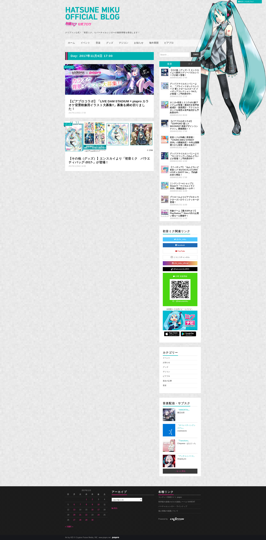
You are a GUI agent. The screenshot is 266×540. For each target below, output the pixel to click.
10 (98, 505)
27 (74, 520)
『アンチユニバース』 (186, 456)
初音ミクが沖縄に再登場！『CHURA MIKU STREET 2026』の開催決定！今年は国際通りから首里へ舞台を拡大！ (184, 141)
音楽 (98, 43)
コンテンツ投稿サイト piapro (170, 497)
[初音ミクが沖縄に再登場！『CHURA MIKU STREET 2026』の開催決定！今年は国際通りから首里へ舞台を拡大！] (164, 139)
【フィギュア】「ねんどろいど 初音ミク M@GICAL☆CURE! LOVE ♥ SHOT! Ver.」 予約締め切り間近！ (184, 171)
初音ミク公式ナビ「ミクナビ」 (180, 309)
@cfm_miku (181, 239)
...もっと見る (180, 471)
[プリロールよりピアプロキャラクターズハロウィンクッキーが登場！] (164, 199)
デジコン (123, 43)
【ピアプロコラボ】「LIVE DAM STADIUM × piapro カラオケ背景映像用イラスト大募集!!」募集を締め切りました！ (109, 105)
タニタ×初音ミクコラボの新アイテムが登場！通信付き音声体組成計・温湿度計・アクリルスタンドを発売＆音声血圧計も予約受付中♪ (184, 107)
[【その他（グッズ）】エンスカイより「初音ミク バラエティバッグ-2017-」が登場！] (109, 136)
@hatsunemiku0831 (181, 269)
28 (80, 520)
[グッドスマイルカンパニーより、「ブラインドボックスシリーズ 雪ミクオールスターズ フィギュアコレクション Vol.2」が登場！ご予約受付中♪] (164, 85)
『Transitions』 (183, 441)
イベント (85, 43)
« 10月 (67, 527)
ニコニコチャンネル (181, 257)
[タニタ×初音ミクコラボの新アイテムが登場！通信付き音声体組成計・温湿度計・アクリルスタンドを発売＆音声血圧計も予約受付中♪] (164, 104)
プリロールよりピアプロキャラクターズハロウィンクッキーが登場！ (184, 199)
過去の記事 (167, 381)
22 (86, 515)
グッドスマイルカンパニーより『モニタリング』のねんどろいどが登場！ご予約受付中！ (184, 156)
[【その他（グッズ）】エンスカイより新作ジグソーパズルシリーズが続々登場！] (164, 72)
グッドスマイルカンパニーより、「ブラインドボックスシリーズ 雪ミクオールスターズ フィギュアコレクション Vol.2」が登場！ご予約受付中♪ (184, 88)
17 (98, 510)
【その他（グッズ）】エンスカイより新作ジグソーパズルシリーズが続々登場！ (184, 72)
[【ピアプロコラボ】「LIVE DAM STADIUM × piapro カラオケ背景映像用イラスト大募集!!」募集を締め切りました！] (109, 79)
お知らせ (138, 43)
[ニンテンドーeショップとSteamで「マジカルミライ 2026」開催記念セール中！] (164, 185)
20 (74, 515)
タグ (190, 64)
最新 (169, 64)
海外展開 (153, 43)
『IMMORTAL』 (183, 410)
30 (92, 520)
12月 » (70, 527)
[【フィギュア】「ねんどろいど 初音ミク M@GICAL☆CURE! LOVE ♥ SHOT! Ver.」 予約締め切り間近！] (164, 169)
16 (92, 510)
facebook (181, 245)
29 (86, 520)
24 (98, 515)
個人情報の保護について (168, 511)
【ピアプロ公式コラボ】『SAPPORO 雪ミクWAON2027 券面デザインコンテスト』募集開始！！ (184, 125)
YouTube (181, 251)
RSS (115, 508)
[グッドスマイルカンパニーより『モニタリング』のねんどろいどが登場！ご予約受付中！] (164, 155)
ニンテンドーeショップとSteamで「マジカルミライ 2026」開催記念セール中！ (182, 186)
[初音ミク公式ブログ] (92, 17)
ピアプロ (169, 43)
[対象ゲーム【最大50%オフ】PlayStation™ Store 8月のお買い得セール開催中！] (164, 213)
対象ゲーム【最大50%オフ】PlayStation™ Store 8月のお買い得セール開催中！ (184, 213)
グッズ (109, 43)
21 (80, 515)
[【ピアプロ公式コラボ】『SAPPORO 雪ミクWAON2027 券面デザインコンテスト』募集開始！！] (164, 123)
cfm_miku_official (181, 263)
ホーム (71, 43)
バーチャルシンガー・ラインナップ (172, 506)
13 (74, 510)
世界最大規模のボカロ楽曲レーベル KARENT (176, 502)
